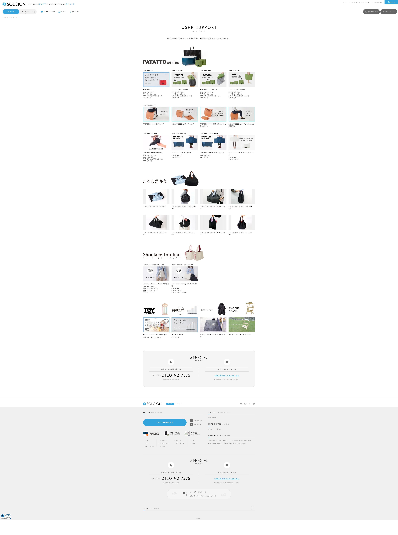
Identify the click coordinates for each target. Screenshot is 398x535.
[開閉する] (253, 508)
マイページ (346, 2)
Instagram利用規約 (214, 443)
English (390, 2)
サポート (369, 2)
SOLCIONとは (213, 417)
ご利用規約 (211, 440)
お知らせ (218, 429)
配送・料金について (358, 2)
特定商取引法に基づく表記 (242, 440)
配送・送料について (225, 440)
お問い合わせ (241, 443)
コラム (210, 429)
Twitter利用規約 (229, 443)
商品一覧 (11, 12)
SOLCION (5, 17)
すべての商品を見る (165, 422)
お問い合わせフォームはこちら (227, 375)
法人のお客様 (378, 2)
